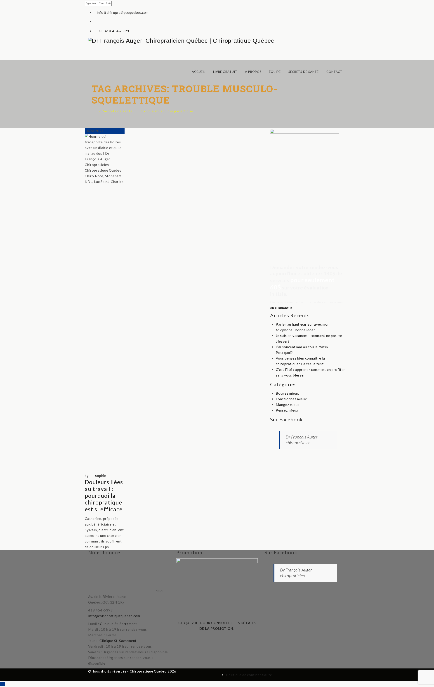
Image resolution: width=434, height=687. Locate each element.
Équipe (275, 71)
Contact (334, 71)
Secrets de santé (303, 71)
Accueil (198, 71)
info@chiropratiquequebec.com (123, 12)
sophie (100, 476)
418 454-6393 (117, 31)
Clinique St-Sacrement (118, 624)
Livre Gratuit (225, 71)
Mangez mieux (288, 405)
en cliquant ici (282, 308)
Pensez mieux (287, 410)
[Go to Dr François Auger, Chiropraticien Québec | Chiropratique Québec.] (93, 111)
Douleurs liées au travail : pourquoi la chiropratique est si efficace (104, 495)
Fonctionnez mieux (291, 399)
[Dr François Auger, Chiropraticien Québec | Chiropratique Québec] (217, 41)
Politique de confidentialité (249, 675)
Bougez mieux (287, 393)
